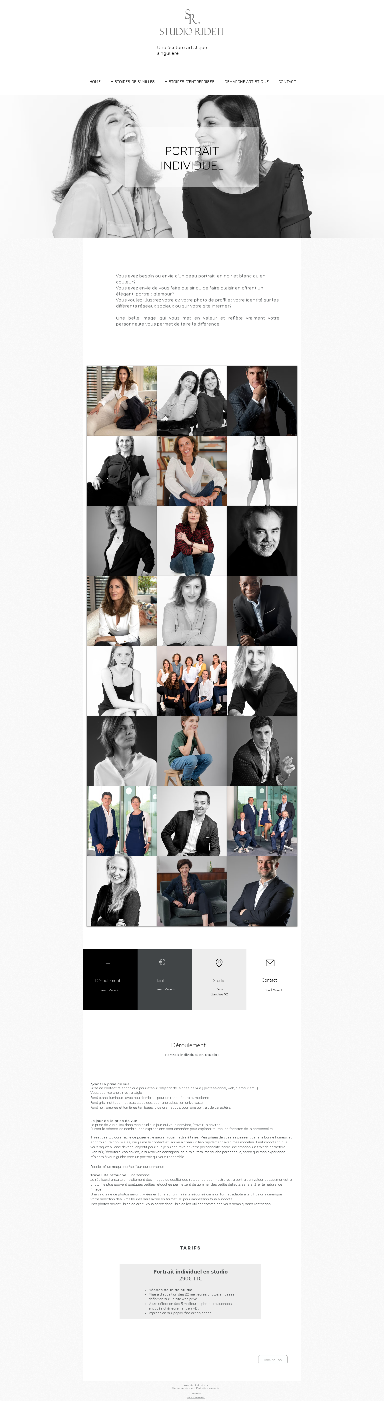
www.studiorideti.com (196, 1384)
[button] (122, 401)
